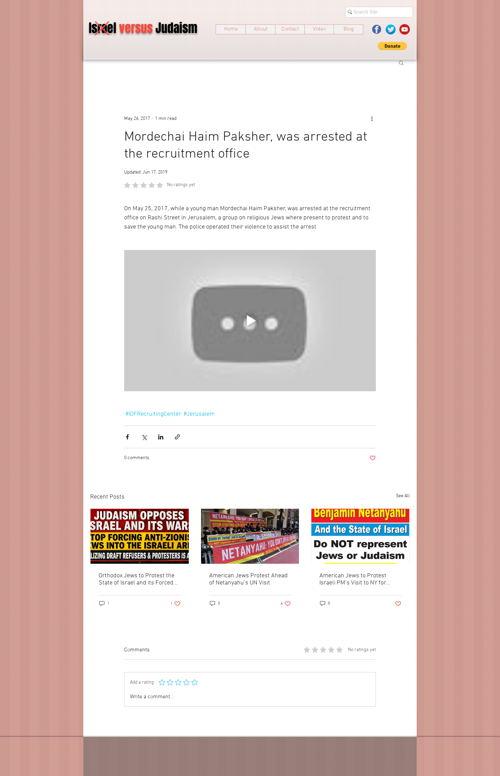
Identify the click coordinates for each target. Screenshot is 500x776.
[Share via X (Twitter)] (144, 437)
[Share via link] (177, 437)
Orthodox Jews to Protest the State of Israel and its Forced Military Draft (136, 579)
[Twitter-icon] (390, 29)
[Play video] (250, 320)
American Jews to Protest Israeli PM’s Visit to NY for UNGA (352, 579)
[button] (392, 46)
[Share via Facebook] (127, 437)
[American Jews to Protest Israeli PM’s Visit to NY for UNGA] (360, 536)
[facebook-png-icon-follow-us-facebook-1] (376, 29)
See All (403, 496)
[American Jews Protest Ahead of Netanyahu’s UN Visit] (250, 536)
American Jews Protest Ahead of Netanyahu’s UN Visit (248, 579)
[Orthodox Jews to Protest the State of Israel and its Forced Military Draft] (139, 536)
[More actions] (372, 118)
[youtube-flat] (404, 29)
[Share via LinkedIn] (160, 437)
